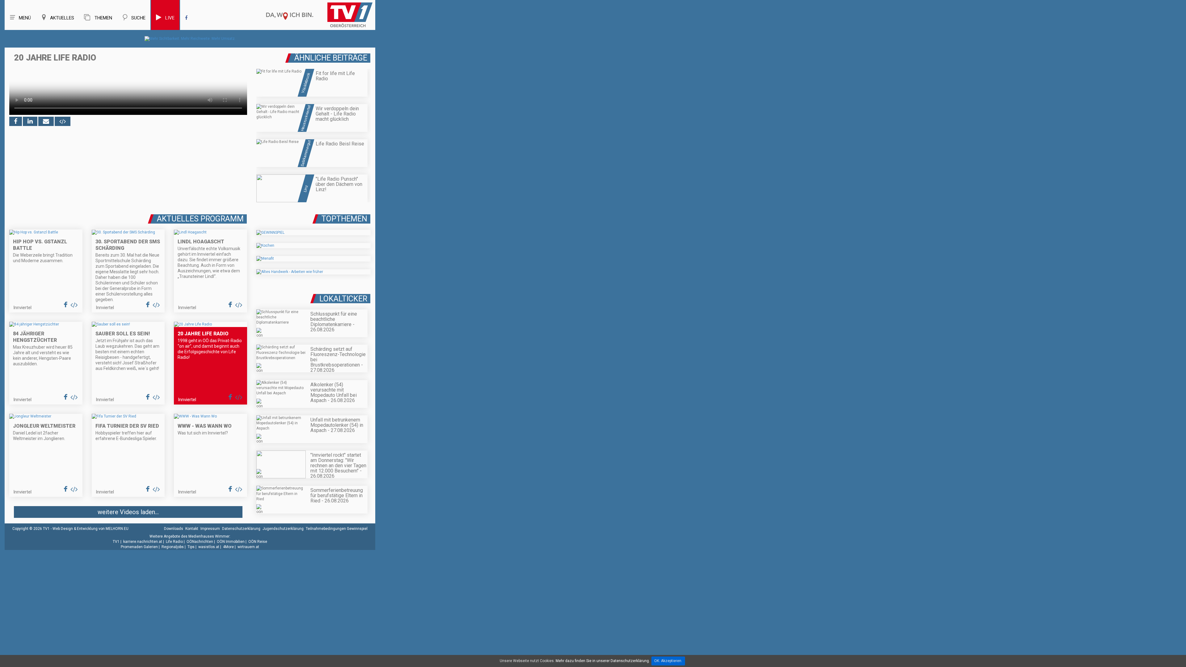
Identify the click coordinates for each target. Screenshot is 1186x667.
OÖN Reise (257, 541)
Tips (191, 547)
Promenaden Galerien (139, 547)
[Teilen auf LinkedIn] (30, 121)
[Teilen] (46, 121)
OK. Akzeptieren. (668, 661)
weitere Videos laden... (128, 512)
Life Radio (174, 541)
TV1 (116, 541)
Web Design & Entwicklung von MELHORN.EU (90, 528)
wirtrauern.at (248, 547)
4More (228, 547)
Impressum (210, 528)
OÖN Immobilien (231, 541)
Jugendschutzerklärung (283, 528)
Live (170, 18)
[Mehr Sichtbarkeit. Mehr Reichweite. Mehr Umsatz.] (190, 38)
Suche (138, 18)
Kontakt (191, 528)
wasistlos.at (208, 547)
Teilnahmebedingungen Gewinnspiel (337, 528)
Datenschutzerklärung (241, 528)
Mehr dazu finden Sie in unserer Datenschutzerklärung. (603, 661)
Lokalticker (343, 298)
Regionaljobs (173, 547)
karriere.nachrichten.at (142, 541)
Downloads (173, 528)
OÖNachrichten (200, 541)
